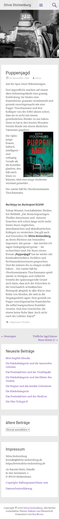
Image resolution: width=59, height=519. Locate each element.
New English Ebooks (18, 358)
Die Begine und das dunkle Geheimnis (28, 386)
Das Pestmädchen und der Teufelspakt (28, 372)
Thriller (26, 322)
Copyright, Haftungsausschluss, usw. (27, 482)
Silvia (38, 78)
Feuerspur (8, 336)
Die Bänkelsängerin (17, 391)
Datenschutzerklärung (19, 488)
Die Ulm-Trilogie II (17, 401)
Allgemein (15, 322)
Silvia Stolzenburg (17, 5)
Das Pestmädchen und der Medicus (26, 396)
